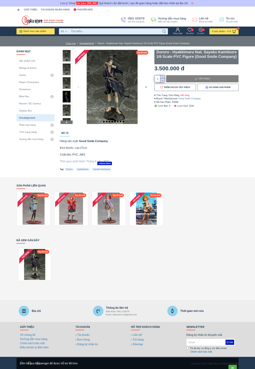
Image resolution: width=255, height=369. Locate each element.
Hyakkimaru (82, 169)
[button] (78, 87)
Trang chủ (71, 43)
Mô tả (65, 133)
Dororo (69, 169)
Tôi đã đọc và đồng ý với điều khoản (208, 350)
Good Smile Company (190, 98)
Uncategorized (86, 43)
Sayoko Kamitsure (101, 169)
